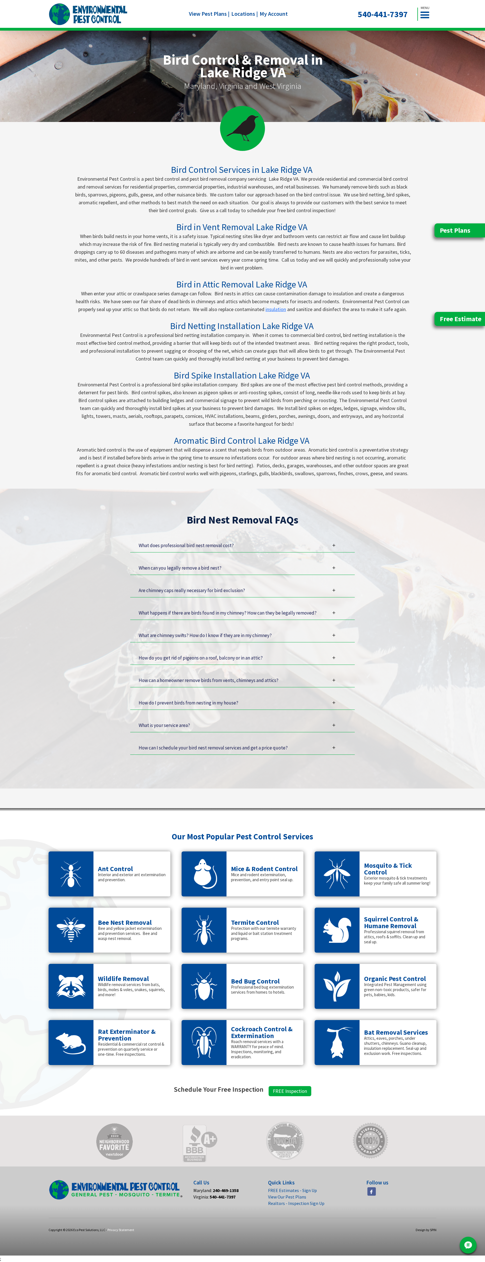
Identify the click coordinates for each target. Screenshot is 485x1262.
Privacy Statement (120, 1230)
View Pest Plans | (209, 13)
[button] (427, 14)
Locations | (244, 13)
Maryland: (216, 1190)
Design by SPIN (426, 1230)
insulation (276, 309)
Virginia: (214, 1197)
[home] (88, 14)
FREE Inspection (290, 1091)
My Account (274, 13)
